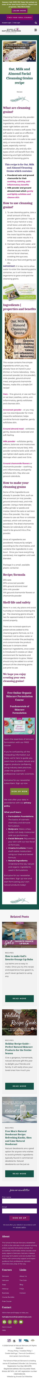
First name (6, 1197)
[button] (36, 23)
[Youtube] (21, 1322)
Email (4, 1207)
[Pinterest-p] (15, 1322)
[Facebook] (4, 1322)
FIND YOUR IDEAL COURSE (19, 17)
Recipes (19, 92)
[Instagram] (10, 1322)
